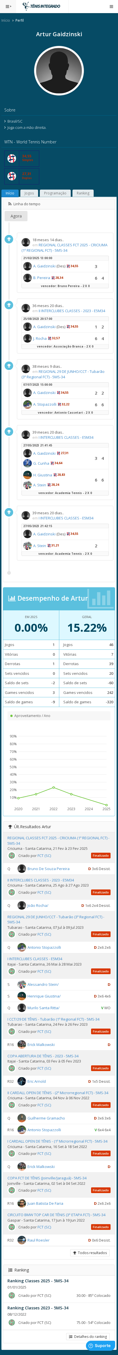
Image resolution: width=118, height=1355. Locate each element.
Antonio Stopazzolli (44, 947)
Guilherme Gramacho (46, 1118)
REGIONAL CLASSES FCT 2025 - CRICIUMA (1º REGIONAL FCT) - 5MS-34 (64, 247)
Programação (55, 193)
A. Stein (39, 484)
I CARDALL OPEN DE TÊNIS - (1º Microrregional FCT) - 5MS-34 (57, 1141)
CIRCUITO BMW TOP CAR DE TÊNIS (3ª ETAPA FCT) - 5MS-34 (56, 1214)
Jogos (29, 193)
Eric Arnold (36, 1081)
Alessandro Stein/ (43, 984)
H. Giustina (42, 475)
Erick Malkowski (41, 1044)
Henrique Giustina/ (44, 995)
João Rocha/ (37, 905)
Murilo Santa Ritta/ (43, 1007)
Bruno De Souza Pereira (48, 868)
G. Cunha (41, 463)
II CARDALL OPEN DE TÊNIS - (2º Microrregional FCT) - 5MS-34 (57, 1092)
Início (5, 20)
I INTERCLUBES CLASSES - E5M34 (66, 437)
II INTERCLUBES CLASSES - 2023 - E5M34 (72, 310)
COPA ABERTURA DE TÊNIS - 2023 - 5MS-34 (42, 1056)
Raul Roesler (38, 1240)
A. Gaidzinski (44, 266)
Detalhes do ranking (89, 1336)
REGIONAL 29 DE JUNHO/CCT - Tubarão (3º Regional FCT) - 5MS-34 (63, 374)
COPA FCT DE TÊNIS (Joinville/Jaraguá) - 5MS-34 (46, 1178)
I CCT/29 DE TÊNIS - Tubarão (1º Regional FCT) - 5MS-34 (53, 1019)
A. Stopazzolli (44, 404)
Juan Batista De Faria (45, 1203)
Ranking (83, 193)
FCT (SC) (44, 855)
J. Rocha (40, 338)
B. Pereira (41, 277)
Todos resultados (91, 1252)
